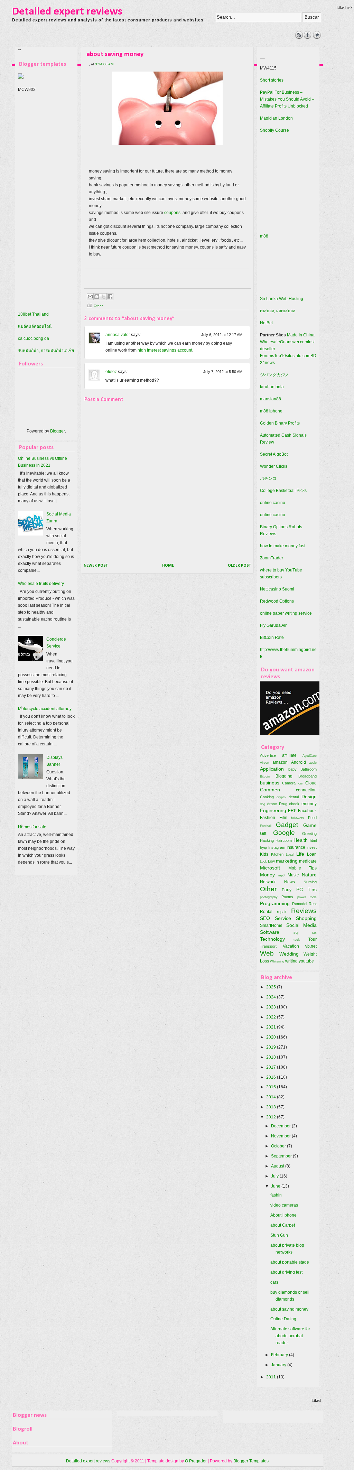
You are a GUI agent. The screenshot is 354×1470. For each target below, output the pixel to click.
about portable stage (289, 1262)
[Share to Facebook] (109, 296)
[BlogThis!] (96, 296)
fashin (276, 1195)
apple (313, 762)
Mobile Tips (302, 868)
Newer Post (96, 566)
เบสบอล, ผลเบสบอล (277, 310)
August (278, 1166)
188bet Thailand (33, 314)
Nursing (310, 882)
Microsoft (270, 868)
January (279, 1364)
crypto (281, 797)
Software (269, 932)
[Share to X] (103, 296)
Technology (272, 939)
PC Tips (306, 889)
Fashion (267, 817)
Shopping (306, 918)
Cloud (311, 783)
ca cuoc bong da (33, 338)
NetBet (266, 322)
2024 (271, 997)
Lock (263, 861)
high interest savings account (165, 350)
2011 (271, 1377)
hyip (263, 847)
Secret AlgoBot (274, 454)
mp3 (281, 875)
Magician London (276, 118)
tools (297, 939)
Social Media (301, 925)
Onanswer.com (294, 341)
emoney (309, 803)
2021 (271, 1027)
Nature (309, 874)
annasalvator (117, 334)
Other (98, 306)
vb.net (311, 946)
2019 (271, 1047)
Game (310, 825)
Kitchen (277, 854)
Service (283, 918)
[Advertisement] (139, 46)
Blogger (57, 431)
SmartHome (271, 925)
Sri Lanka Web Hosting (281, 298)
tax (314, 932)
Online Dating (283, 1319)
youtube (306, 961)
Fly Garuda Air (273, 625)
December (281, 1126)
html (313, 840)
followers (297, 818)
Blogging (284, 776)
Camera (289, 783)
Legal (290, 854)
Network (268, 882)
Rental (266, 911)
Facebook (307, 810)
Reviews (304, 910)
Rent (313, 904)
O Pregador (196, 1461)
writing (291, 961)
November (281, 1136)
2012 (271, 1117)
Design (309, 796)
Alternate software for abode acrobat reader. (290, 1336)
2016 (271, 1077)
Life (300, 854)
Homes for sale (32, 827)
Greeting (309, 833)
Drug (283, 804)
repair (282, 912)
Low (271, 861)
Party (286, 889)
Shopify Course (274, 130)
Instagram (276, 847)
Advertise (268, 755)
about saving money (289, 1309)
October (279, 1146)
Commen (270, 789)
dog (262, 804)
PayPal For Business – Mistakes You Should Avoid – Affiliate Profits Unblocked (287, 99)
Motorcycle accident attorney (45, 708)
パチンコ (268, 478)
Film (283, 817)
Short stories (271, 80)
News (289, 882)
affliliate (289, 755)
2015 (271, 1087)
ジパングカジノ (274, 374)
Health (301, 840)
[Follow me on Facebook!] (308, 37)
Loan (312, 854)
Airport (264, 762)
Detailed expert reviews (67, 11)
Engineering (273, 810)
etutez (111, 371)
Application (272, 769)
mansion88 (270, 399)
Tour (312, 939)
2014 (271, 1097)
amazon (280, 762)
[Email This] (90, 296)
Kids (264, 854)
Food (312, 818)
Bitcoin (265, 776)
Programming (275, 903)
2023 (271, 1007)
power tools (307, 897)
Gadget (287, 824)
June (276, 1186)
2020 (271, 1037)
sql (296, 932)
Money (267, 874)
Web (267, 953)
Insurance (296, 847)
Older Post (239, 566)
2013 (271, 1107)
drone (272, 804)
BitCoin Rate (272, 637)
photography (269, 897)
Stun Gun (279, 1235)
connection (306, 790)
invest (312, 847)
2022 (271, 1017)
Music (293, 875)
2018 (271, 1057)
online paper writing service (286, 613)
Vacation (291, 946)
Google (284, 832)
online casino (272, 502)
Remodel (299, 904)
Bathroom (308, 769)
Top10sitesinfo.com (292, 355)
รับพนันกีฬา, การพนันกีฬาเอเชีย (46, 350)
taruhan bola (272, 386)
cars (274, 1282)
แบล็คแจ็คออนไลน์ (35, 326)
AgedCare (309, 755)
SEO (265, 918)
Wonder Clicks (273, 466)
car (300, 783)
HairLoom (284, 840)
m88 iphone (271, 411)
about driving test (286, 1272)
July (275, 1176)
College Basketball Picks (283, 490)
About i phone (283, 1215)
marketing (287, 861)
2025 (271, 987)
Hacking (267, 840)
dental (294, 797)
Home (168, 566)
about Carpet (282, 1225)
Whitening (277, 961)
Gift (263, 833)
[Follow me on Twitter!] (317, 37)
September (282, 1156)
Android (298, 762)
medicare (308, 861)
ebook (294, 804)
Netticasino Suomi (277, 589)
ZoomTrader (271, 558)
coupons (172, 212)
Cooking (267, 797)
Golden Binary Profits (280, 423)
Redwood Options (277, 601)
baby (292, 769)
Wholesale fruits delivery (41, 583)
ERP (292, 810)
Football (265, 826)
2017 (271, 1067)
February (280, 1354)
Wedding (289, 954)
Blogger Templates (251, 1461)
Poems (287, 897)
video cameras (284, 1205)
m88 (264, 236)
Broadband (307, 776)
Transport (268, 946)
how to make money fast (282, 545)
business (269, 782)
